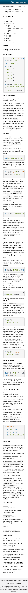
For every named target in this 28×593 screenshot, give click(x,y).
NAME (7, 20)
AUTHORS (8, 40)
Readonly (5, 506)
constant (5, 6)
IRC (6, 589)
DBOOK (19, 580)
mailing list (2, 589)
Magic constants (12, 32)
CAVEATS (8, 35)
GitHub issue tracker (9, 582)
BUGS (7, 38)
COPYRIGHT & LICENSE (12, 42)
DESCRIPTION (10, 23)
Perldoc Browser (20, 2)
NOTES (8, 25)
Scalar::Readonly (7, 515)
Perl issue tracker (22, 587)
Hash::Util (5, 519)
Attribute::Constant (8, 510)
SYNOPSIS (9, 21)
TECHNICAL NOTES (11, 33)
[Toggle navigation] (3, 2)
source (9, 6)
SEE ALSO (9, 37)
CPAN (12, 6)
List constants (11, 27)
